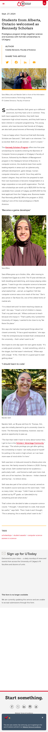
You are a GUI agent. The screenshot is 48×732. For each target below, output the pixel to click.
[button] (8, 62)
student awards (20, 535)
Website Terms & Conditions (32, 727)
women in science (9, 538)
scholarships (7, 535)
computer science (35, 535)
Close (42, 719)
